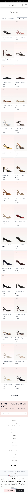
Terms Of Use (14, 448)
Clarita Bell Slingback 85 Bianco (7, 361)
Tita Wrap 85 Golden (7, 152)
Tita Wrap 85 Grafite (20, 129)
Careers (14, 438)
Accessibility (14, 455)
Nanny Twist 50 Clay (20, 38)
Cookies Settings (9, 490)
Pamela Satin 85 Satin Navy (7, 268)
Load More (14, 395)
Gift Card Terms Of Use (14, 451)
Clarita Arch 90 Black (20, 291)
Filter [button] (21, 18)
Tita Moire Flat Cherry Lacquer (20, 83)
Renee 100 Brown (19, 175)
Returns (14, 435)
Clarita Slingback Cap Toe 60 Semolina (7, 222)
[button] (20, 5)
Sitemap (14, 442)
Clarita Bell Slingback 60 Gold (7, 338)
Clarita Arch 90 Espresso (5, 199)
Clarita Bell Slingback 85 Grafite (20, 315)
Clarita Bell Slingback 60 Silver (20, 338)
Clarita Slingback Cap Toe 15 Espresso (7, 106)
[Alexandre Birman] (14, 5)
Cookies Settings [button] (14, 473)
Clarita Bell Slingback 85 (7, 129)
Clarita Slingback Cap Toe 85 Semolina (20, 199)
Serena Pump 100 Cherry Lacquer (6, 59)
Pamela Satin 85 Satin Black (20, 245)
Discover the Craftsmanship (14, 426)
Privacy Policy (14, 432)
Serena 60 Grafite (19, 59)
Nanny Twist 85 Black (7, 38)
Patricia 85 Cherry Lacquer (19, 268)
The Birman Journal (14, 457)
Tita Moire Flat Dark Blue (6, 83)
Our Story (14, 420)
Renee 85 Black (5, 175)
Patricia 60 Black (6, 291)
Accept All (20, 490)
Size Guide (14, 445)
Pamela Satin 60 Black (7, 245)
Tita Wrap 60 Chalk (19, 361)
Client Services (14, 430)
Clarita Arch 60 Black (7, 314)
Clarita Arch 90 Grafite (20, 152)
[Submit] (25, 413)
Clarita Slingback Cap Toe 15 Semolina (20, 106)
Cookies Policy (14, 460)
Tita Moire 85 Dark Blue (19, 385)
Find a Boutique (14, 423)
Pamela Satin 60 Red (20, 222)
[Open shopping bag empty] (23, 5)
